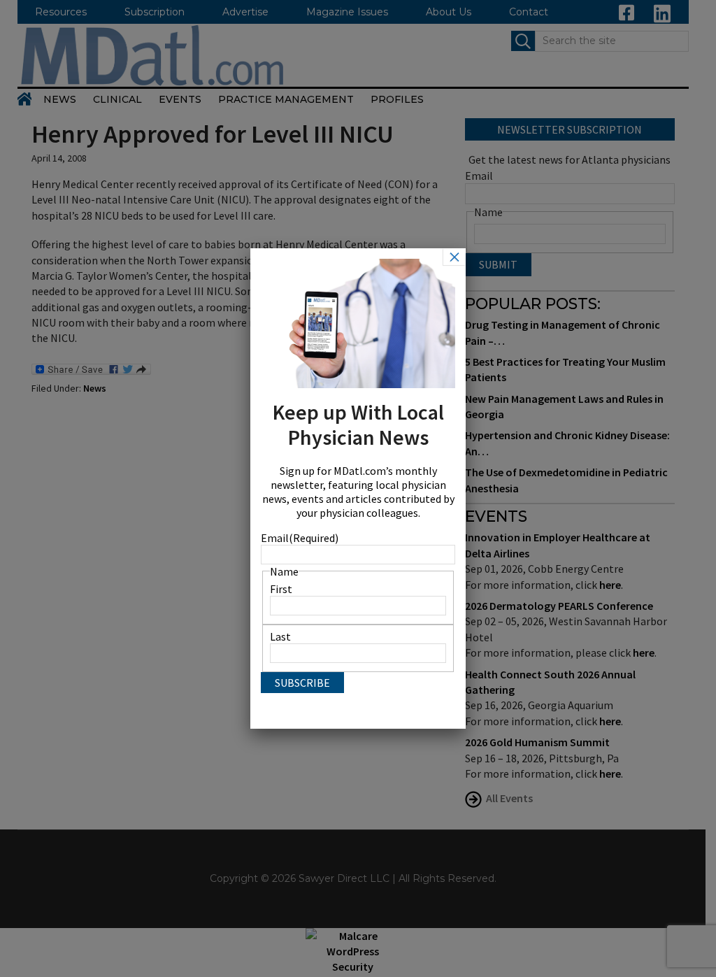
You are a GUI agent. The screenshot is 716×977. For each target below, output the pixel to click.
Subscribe (302, 683)
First (281, 589)
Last (280, 636)
